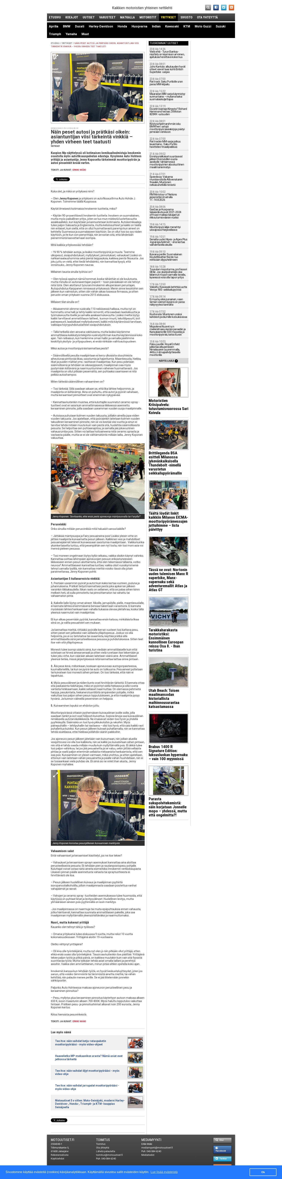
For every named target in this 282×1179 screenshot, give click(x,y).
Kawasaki (172, 26)
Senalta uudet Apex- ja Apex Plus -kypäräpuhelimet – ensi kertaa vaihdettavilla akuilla (168, 240)
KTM (186, 26)
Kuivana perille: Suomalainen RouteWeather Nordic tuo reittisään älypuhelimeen (166, 255)
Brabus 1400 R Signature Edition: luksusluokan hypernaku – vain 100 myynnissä (168, 752)
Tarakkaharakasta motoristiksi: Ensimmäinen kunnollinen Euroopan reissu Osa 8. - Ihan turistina (166, 640)
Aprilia (53, 26)
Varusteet (107, 17)
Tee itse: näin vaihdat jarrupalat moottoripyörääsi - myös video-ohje (87, 1087)
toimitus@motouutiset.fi (109, 1154)
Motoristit (147, 17)
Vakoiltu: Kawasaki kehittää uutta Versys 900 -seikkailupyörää (168, 287)
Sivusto (186, 17)
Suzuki (220, 26)
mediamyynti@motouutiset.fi (157, 1147)
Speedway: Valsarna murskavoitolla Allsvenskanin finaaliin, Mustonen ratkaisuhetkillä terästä (166, 179)
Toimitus (103, 1140)
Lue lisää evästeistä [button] (164, 1172)
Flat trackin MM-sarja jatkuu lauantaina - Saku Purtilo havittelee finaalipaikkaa (165, 142)
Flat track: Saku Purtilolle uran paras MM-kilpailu (166, 82)
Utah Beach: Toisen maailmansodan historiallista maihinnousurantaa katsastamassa (164, 698)
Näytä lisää (168, 360)
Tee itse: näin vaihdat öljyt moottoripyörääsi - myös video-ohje (87, 1072)
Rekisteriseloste (59, 1154)
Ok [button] (263, 1172)
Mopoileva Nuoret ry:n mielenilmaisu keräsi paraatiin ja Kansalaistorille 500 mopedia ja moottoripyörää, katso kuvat (168, 329)
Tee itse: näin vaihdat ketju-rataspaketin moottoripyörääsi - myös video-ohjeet (80, 1042)
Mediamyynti (151, 1140)
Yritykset (168, 17)
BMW (66, 26)
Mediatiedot (147, 1154)
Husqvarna (139, 26)
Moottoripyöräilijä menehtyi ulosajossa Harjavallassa (165, 227)
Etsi (221, 1140)
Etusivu (55, 17)
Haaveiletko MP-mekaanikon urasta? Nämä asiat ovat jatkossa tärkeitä (89, 1057)
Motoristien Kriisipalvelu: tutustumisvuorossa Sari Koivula (168, 406)
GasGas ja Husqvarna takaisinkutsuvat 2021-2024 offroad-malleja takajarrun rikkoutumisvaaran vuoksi (165, 212)
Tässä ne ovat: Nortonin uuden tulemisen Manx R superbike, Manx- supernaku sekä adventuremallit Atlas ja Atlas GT (168, 579)
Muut (85, 34)
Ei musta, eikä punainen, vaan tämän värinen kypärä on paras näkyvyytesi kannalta (167, 300)
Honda (122, 26)
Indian (156, 26)
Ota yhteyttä (207, 17)
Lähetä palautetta (105, 1151)
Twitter (223, 1159)
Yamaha (71, 34)
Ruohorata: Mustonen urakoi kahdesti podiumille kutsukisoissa (168, 314)
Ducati (79, 26)
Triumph (55, 34)
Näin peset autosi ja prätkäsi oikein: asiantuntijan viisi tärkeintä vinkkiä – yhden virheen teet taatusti (92, 136)
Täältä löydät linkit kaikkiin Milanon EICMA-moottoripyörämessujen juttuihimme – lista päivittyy (168, 521)
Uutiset (89, 17)
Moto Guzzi (203, 26)
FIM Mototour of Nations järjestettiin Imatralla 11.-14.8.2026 (163, 195)
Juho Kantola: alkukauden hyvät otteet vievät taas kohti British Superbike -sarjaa (168, 68)
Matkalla (127, 17)
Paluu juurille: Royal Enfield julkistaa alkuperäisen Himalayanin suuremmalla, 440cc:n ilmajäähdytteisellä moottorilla (165, 348)
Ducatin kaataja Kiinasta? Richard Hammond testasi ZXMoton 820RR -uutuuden (168, 110)
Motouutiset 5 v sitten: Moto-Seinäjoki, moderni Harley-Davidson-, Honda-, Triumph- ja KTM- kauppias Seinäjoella (90, 1104)
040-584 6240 (108, 1158)
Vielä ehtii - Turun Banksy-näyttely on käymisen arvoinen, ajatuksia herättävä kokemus (167, 53)
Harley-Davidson (101, 26)
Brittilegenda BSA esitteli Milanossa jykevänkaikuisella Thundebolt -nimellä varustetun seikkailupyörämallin (165, 463)
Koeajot (71, 17)
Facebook (221, 1151)
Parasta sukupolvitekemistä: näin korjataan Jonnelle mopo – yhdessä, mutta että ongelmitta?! (168, 807)
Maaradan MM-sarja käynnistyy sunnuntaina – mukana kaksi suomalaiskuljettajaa (167, 95)
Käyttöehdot (57, 1158)
